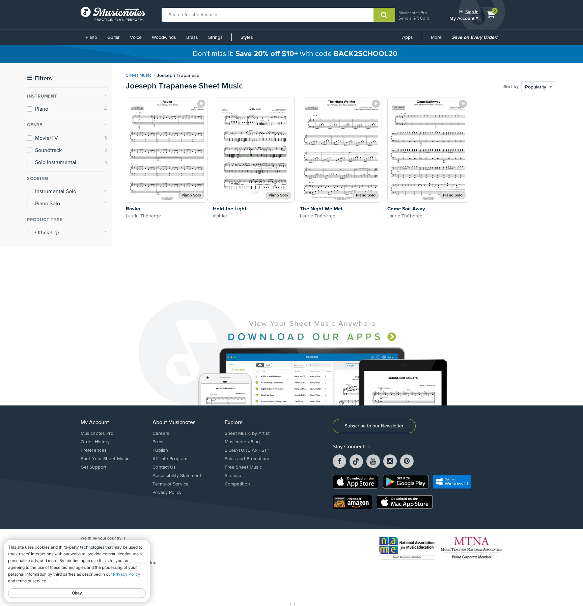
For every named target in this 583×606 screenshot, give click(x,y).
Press (158, 442)
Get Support (93, 467)
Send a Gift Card (413, 18)
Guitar (113, 37)
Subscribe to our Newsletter (374, 426)
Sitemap (233, 475)
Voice (136, 37)
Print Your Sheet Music (105, 458)
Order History (95, 442)
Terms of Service (170, 484)
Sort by (511, 86)
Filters (39, 78)
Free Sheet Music (243, 467)
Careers (160, 433)
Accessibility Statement (176, 475)
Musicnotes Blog (242, 442)
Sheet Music (138, 75)
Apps (407, 37)
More (439, 40)
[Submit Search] (384, 15)
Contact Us (164, 467)
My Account (462, 18)
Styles (247, 37)
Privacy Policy (166, 492)
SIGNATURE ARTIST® (247, 450)
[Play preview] (201, 104)
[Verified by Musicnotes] (57, 233)
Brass (192, 37)
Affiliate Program (169, 458)
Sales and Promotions (248, 458)
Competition (237, 484)
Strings (215, 37)
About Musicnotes (173, 422)
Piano (91, 37)
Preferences (94, 450)
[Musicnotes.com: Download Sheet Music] (113, 13)
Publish (160, 450)
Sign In (471, 11)
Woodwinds (164, 37)
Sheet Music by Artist (247, 433)
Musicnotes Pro (412, 12)
